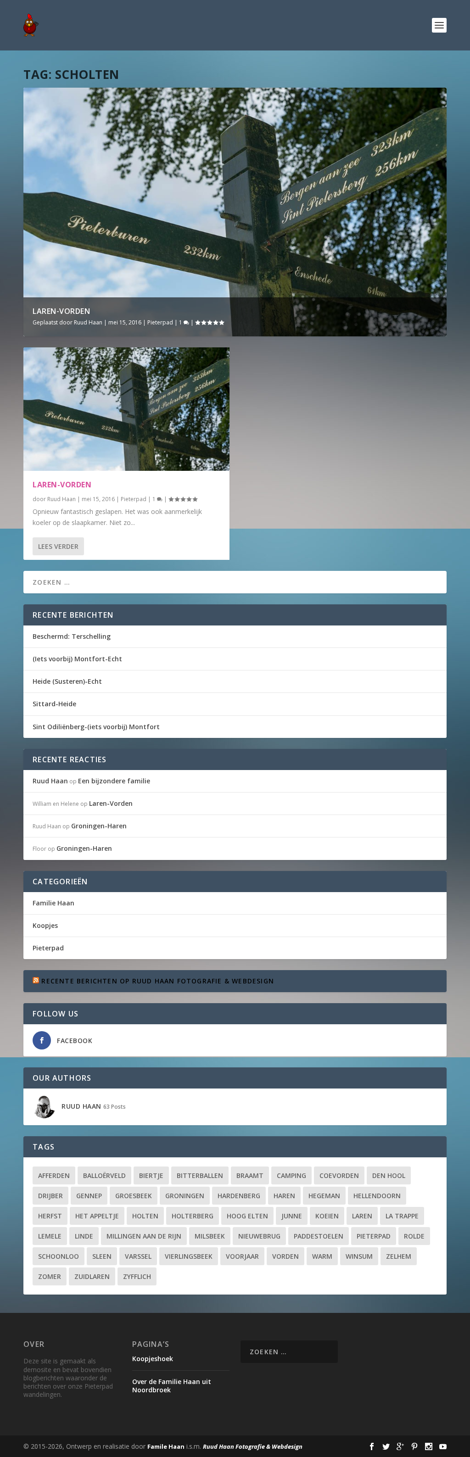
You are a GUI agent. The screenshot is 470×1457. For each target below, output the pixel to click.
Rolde (414, 1236)
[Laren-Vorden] (126, 409)
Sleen (102, 1256)
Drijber (50, 1195)
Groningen (184, 1195)
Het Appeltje (97, 1215)
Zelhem (398, 1256)
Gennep (89, 1195)
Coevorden (339, 1175)
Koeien (327, 1215)
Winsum (359, 1256)
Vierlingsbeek (189, 1256)
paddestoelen (318, 1236)
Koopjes (45, 925)
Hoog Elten (247, 1215)
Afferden (54, 1175)
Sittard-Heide (54, 703)
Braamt (249, 1175)
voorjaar (242, 1256)
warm (322, 1256)
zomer (49, 1276)
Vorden (285, 1256)
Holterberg (192, 1215)
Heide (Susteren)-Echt (67, 681)
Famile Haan (166, 1446)
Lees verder (58, 546)
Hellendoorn (377, 1195)
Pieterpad (160, 322)
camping (291, 1175)
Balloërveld (104, 1175)
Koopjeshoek (152, 1358)
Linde (84, 1236)
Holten (145, 1215)
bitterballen (200, 1175)
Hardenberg (239, 1195)
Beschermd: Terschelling (72, 636)
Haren (284, 1195)
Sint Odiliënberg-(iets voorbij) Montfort (96, 726)
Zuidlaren (92, 1276)
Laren (362, 1215)
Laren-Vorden (61, 311)
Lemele (50, 1236)
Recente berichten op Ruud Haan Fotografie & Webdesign (157, 981)
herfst (50, 1215)
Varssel (138, 1256)
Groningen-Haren (99, 825)
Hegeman (324, 1195)
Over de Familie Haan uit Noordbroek (171, 1385)
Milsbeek (210, 1236)
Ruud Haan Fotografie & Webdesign (252, 1446)
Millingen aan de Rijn (143, 1236)
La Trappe (402, 1215)
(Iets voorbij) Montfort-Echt (77, 658)
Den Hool (388, 1175)
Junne (291, 1215)
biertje (151, 1175)
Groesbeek (133, 1195)
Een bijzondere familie (114, 780)
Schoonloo (58, 1256)
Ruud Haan (88, 322)
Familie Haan (53, 903)
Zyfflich (137, 1276)
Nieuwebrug (259, 1236)
